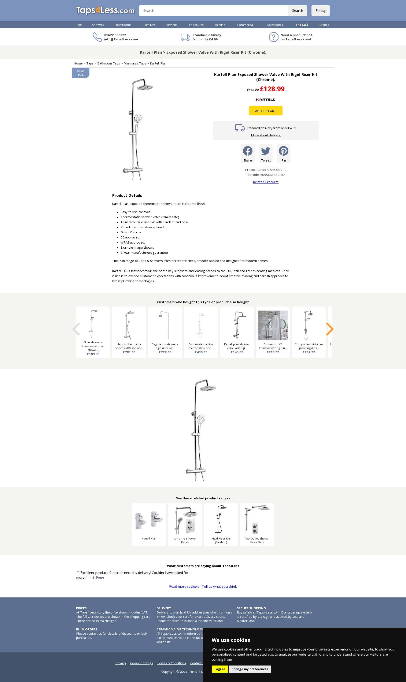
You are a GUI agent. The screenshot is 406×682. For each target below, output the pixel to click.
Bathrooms (123, 25)
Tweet (266, 160)
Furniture (149, 25)
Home (78, 63)
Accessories (275, 25)
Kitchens (171, 25)
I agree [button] (219, 669)
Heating (220, 25)
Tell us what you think (219, 586)
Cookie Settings (141, 663)
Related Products (265, 182)
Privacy (120, 663)
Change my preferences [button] (250, 669)
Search (297, 10)
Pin (283, 160)
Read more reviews (184, 586)
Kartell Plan (158, 63)
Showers (98, 25)
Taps (79, 25)
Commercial (245, 25)
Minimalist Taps (135, 63)
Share (248, 160)
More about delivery (266, 135)
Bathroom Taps (108, 63)
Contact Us (198, 663)
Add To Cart (265, 111)
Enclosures (196, 25)
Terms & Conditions (171, 663)
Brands (324, 25)
